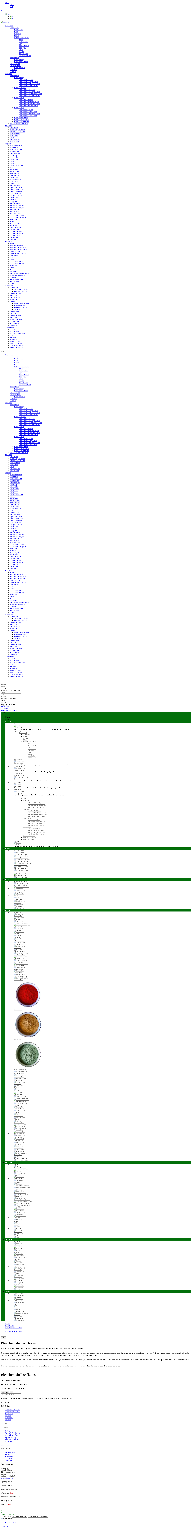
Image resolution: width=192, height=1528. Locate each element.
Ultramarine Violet (16, 233)
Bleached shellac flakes (18, 247)
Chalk (12, 283)
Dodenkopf (17, 1084)
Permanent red (15, 211)
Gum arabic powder (17, 263)
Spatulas (13, 337)
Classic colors (18, 889)
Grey (20, 44)
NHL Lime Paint (19, 851)
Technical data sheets (12, 1410)
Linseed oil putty (16, 293)
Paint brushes (18, 1293)
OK (3, 1337)
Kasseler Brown (19, 1133)
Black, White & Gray (20, 881)
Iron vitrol (13, 265)
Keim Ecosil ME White (27, 90)
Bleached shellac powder (18, 249)
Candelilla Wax (19, 1210)
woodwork (9, 285)
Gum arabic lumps (16, 261)
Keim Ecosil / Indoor (20, 865)
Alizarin (16, 1087)
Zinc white (13, 239)
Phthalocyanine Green (21, 1098)
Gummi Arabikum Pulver (21, 1203)
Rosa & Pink (23, 54)
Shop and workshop (12, 1439)
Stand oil (17, 309)
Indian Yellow (15, 172)
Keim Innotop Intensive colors (29, 84)
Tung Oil (13, 313)
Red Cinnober (18, 1141)
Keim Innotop (19, 60)
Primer (16, 36)
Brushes (12, 329)
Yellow (21, 52)
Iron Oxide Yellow (19, 955)
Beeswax (13, 243)
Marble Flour (18, 1232)
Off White (17, 34)
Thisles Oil (17, 1273)
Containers (17, 1297)
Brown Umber (18, 973)
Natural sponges (15, 341)
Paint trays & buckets (17, 333)
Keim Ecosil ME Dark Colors (29, 96)
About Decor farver (12, 1435)
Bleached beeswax (16, 245)
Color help (9, 1414)
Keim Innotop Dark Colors (28, 86)
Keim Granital (19, 98)
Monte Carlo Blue (16, 191)
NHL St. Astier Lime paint (19, 124)
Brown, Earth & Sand (17, 132)
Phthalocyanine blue (17, 205)
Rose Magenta (15, 223)
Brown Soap (14, 321)
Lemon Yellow (15, 154)
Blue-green (22, 48)
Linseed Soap (18, 1287)
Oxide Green (14, 178)
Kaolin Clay (17, 1228)
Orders (7, 1454)
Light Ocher (17, 1144)
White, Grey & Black (17, 130)
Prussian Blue (18, 1130)
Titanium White (19, 941)
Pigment (8, 144)
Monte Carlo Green (16, 189)
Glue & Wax (9, 241)
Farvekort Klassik (25, 56)
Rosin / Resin (18, 1175)
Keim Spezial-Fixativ (21, 122)
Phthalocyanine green (17, 207)
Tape (11, 335)
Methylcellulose (19, 1214)
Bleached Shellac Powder (22, 1200)
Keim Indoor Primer (21, 62)
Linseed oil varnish (21, 307)
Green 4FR (14, 164)
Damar (12, 259)
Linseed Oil (14, 301)
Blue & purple (18, 899)
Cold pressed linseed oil (22, 303)
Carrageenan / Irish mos (18, 253)
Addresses (9, 1458)
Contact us (9, 1441)
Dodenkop (13, 156)
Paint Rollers (14, 331)
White (16, 32)
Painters (8, 1416)
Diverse (8, 1420)
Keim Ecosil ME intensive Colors (30, 94)
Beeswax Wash (15, 66)
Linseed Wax (14, 311)
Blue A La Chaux (16, 150)
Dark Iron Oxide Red (20, 976)
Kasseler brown (15, 180)
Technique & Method (12, 1412)
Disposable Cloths (16, 345)
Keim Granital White (26, 100)
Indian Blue (14, 170)
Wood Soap (14, 317)
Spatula (16, 1308)
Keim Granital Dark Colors (28, 106)
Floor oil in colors (20, 291)
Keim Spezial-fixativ (20, 875)
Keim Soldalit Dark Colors (28, 116)
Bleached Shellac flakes (21, 1186)
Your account (5, 1445)
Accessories (9, 327)
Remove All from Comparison (38, 1516)
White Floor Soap (16, 319)
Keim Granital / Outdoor (21, 872)
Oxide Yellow (14, 197)
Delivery (8, 1431)
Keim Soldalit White (26, 110)
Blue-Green (14, 136)
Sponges (17, 1315)
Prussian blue (14, 209)
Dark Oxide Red (15, 193)
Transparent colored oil (22, 289)
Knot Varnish (14, 323)
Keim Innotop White (26, 80)
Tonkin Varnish (15, 297)
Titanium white (15, 229)
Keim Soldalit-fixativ (20, 854)
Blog (2, 10)
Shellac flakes (18, 1171)
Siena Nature (18, 1010)
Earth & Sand (23, 42)
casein (12, 267)
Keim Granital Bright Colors (29, 102)
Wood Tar (13, 295)
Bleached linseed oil (21, 305)
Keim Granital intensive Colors (29, 104)
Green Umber (18, 916)
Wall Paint (9, 26)
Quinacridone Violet (17, 215)
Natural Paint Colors (21, 38)
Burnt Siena (14, 148)
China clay (13, 277)
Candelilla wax (15, 255)
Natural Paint (14, 28)
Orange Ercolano (16, 195)
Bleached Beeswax (20, 1168)
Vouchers (8, 1460)
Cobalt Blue (14, 181)
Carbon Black (15, 183)
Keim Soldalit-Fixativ (21, 120)
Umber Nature (18, 944)
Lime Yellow (14, 176)
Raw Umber (18, 1105)
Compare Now (6, 1516)
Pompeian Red (15, 203)
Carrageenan (18, 1179)
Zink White (17, 912)
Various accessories (16, 347)
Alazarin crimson (16, 146)
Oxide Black (14, 199)
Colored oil (14, 287)
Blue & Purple (24, 46)
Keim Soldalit (19, 108)
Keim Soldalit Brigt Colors (28, 112)
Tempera (13, 72)
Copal (12, 257)
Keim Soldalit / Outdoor (21, 861)
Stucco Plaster (18, 1189)
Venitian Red (18, 1137)
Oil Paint (8, 126)
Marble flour (14, 271)
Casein (16, 1164)
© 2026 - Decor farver (9, 1522)
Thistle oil (13, 325)
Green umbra (14, 160)
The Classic (14, 128)
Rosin (12, 269)
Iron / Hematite (15, 174)
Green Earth (14, 162)
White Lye (13, 299)
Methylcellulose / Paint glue (19, 273)
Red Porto (13, 221)
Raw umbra (14, 219)
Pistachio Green (15, 213)
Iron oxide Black (19, 1077)
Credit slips (9, 1456)
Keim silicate (14, 58)
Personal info (10, 1452)
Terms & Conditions (12, 1433)
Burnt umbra (14, 152)
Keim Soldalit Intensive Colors (29, 114)
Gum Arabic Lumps (20, 1193)
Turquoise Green (16, 227)
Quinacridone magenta (18, 217)
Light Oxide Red (16, 187)
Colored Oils (18, 1270)
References (9, 1418)
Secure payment (11, 1437)
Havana (12, 168)
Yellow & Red (15, 140)
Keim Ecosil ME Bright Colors (29, 92)
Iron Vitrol (17, 1218)
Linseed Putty (18, 1280)
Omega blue (14, 201)
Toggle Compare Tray (19, 1516)
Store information (7, 1478)
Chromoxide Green (20, 962)
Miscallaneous (18, 1318)
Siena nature (14, 225)
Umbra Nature (15, 235)
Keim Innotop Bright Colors (28, 82)
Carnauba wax (15, 251)
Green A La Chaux (16, 166)
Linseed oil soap (15, 315)
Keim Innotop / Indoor (21, 858)
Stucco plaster (15, 281)
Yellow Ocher (15, 185)
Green (21, 50)
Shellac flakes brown (17, 279)
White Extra (18, 30)
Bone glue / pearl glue (17, 275)
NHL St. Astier (15, 64)
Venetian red (14, 237)
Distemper (13, 70)
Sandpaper (13, 339)
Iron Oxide (17, 948)
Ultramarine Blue (16, 231)
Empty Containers (16, 343)
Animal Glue (18, 1207)
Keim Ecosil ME (20, 88)
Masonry (8, 74)
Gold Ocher (14, 158)
